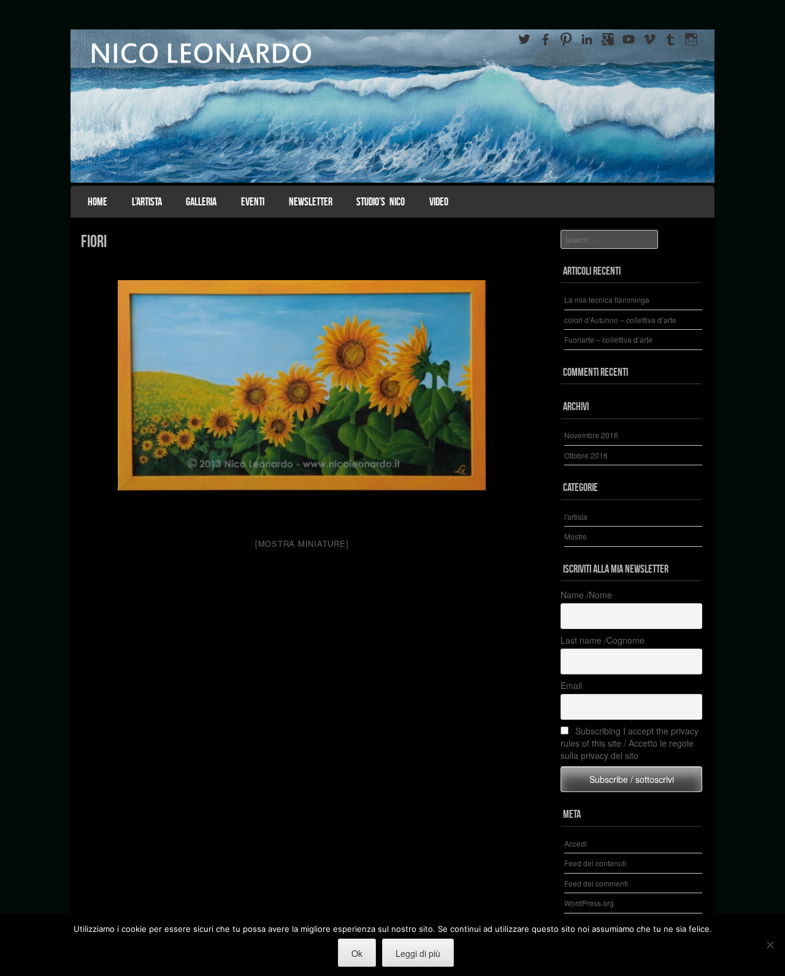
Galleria (201, 202)
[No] (770, 945)
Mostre (575, 536)
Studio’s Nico (380, 202)
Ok (356, 953)
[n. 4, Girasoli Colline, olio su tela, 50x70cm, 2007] (302, 396)
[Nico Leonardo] (392, 106)
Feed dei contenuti (595, 863)
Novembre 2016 (591, 435)
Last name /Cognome (603, 640)
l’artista (147, 202)
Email (571, 685)
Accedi (575, 843)
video (438, 202)
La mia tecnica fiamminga (606, 299)
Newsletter (310, 202)
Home (97, 202)
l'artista (576, 516)
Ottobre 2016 (586, 455)
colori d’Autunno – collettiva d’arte (620, 320)
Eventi (252, 202)
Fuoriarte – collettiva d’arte (608, 339)
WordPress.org (589, 903)
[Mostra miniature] (302, 543)
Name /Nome (586, 595)
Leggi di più (418, 953)
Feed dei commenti (596, 883)
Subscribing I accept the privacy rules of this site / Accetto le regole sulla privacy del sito (630, 743)
